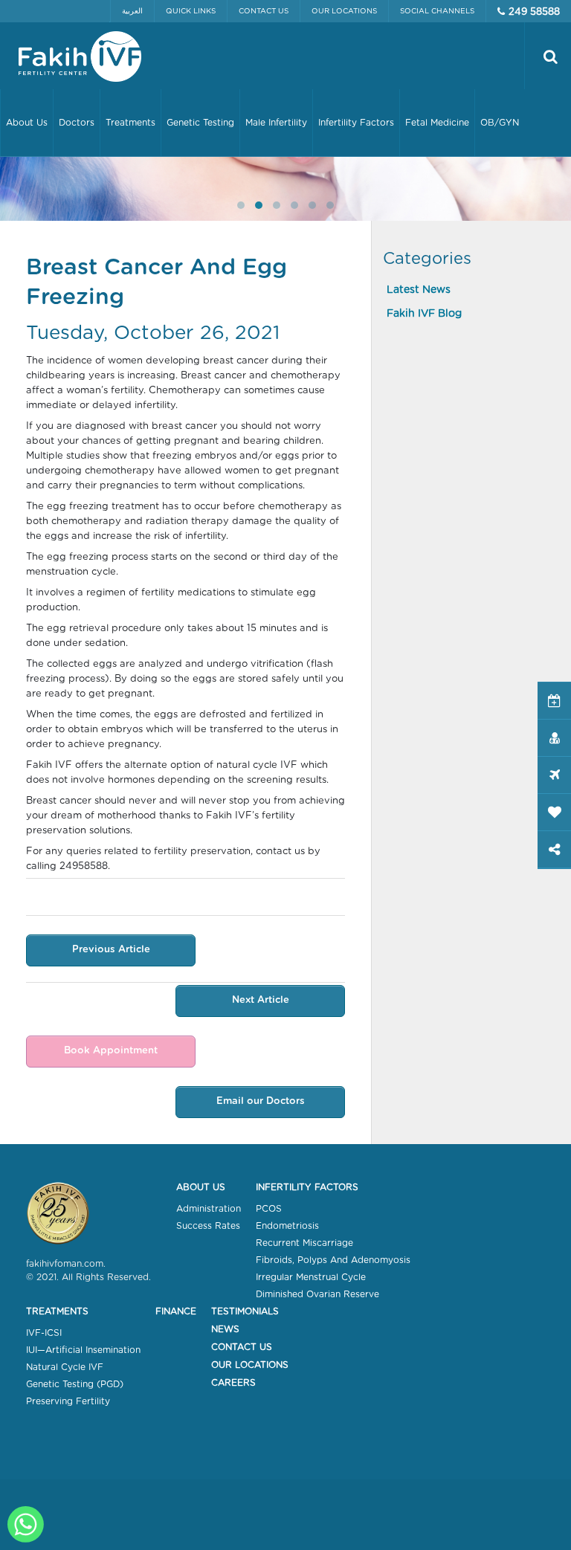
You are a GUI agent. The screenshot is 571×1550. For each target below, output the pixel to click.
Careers (233, 1382)
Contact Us (263, 11)
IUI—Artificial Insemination (83, 1350)
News (225, 1329)
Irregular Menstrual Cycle (311, 1277)
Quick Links (191, 11)
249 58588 (534, 12)
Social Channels (437, 11)
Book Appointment (111, 1051)
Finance (175, 1311)
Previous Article (111, 950)
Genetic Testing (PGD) (74, 1384)
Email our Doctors (260, 1101)
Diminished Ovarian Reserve (317, 1294)
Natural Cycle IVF (64, 1367)
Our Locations (344, 11)
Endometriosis (287, 1225)
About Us (200, 1187)
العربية (132, 11)
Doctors (76, 122)
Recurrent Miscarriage (304, 1243)
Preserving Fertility (68, 1401)
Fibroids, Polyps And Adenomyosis (333, 1260)
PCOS (269, 1208)
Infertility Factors (307, 1187)
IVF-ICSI (44, 1332)
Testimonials (245, 1311)
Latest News (419, 290)
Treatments (57, 1311)
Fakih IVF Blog (424, 314)
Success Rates (208, 1225)
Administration (208, 1208)
